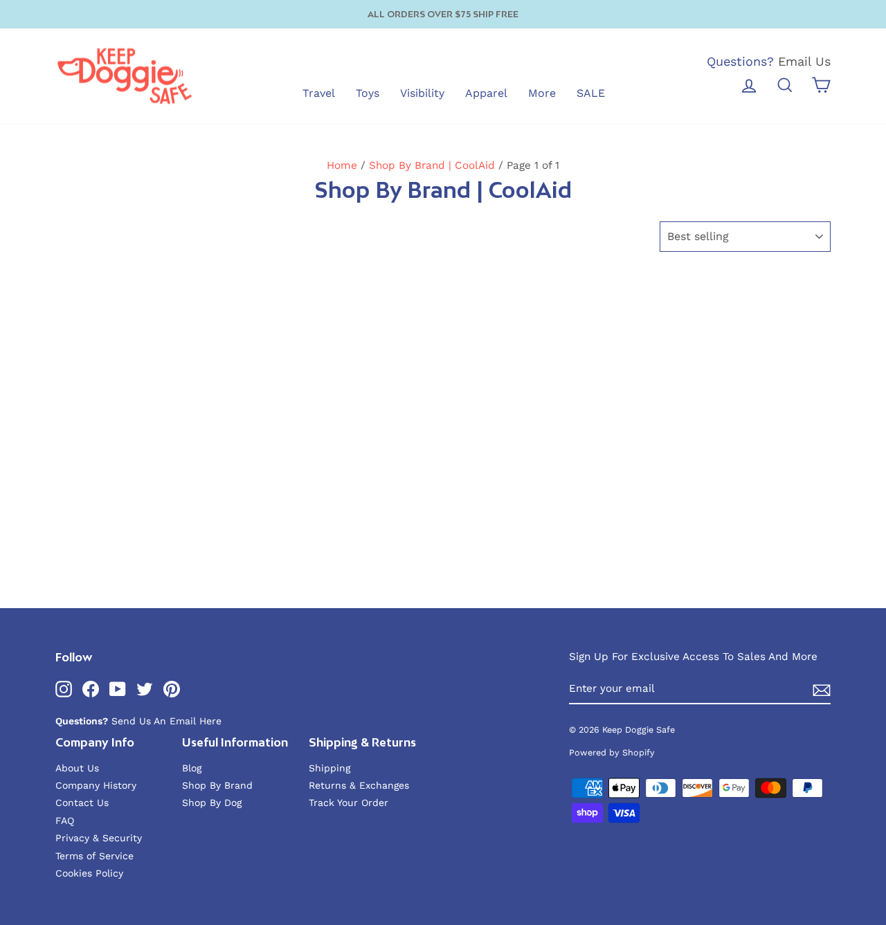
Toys (367, 93)
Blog (191, 767)
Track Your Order (348, 802)
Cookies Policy (89, 873)
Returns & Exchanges (359, 785)
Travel (318, 93)
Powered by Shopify (612, 752)
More (542, 93)
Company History (95, 785)
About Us (77, 767)
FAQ (64, 820)
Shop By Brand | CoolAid (432, 165)
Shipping (329, 767)
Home (342, 165)
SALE (591, 93)
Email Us (804, 61)
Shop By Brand (217, 785)
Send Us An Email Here (166, 720)
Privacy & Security (98, 837)
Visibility (422, 93)
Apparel (486, 93)
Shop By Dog (212, 802)
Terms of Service (94, 855)
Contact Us (82, 802)
